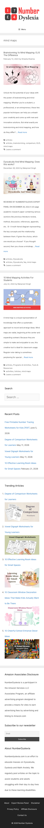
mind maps (8, 146)
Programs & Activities (22, 365)
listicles (17, 371)
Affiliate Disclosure (29, 809)
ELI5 (38, 143)
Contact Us (22, 815)
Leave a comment (13, 149)
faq (25, 262)
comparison (31, 143)
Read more (22, 132)
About (6, 803)
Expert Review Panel (20, 803)
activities (9, 371)
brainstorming (19, 143)
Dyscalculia (18, 259)
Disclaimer (35, 803)
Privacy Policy (13, 809)
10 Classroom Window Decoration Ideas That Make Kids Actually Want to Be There (22, 598)
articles (9, 140)
